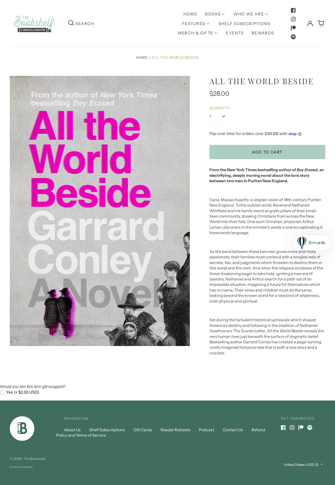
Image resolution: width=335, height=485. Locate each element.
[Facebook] (293, 10)
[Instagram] (293, 19)
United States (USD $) (301, 464)
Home (190, 14)
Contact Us (233, 429)
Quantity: (220, 108)
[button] (320, 23)
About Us (72, 429)
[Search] (71, 23)
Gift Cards (142, 429)
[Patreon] (293, 28)
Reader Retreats (175, 429)
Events (235, 32)
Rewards (263, 32)
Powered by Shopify (21, 467)
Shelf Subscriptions (244, 23)
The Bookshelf (34, 459)
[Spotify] (293, 36)
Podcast (206, 429)
